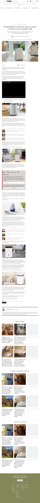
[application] (13, 89)
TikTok (17, 490)
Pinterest (27, 487)
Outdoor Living (34, 3)
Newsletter (24, 65)
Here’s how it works (30, 39)
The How (18, 3)
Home (15, 24)
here (16, 298)
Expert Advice (23, 24)
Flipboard (14, 491)
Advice (18, 24)
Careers (17, 487)
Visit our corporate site (22, 477)
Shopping (23, 3)
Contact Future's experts (18, 485)
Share (4, 65)
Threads (22, 490)
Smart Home (4, 302)
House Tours (13, 3)
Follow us (20, 65)
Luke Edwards (16, 36)
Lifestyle (27, 3)
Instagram (23, 487)
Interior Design (6, 3)
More (20, 5)
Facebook (14, 490)
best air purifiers (7, 73)
